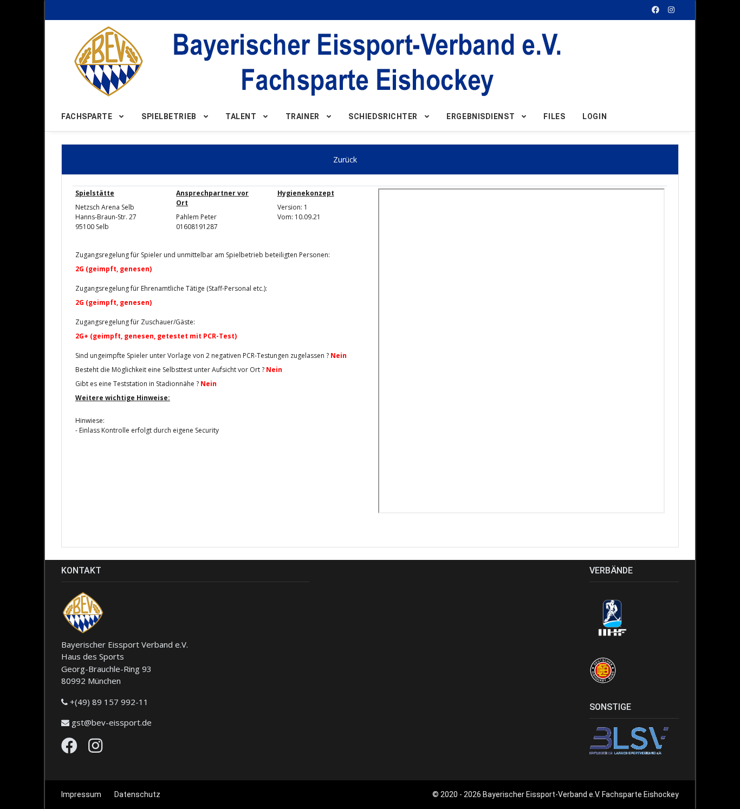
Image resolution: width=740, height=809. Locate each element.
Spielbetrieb (169, 116)
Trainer (302, 116)
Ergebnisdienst (480, 116)
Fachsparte (87, 116)
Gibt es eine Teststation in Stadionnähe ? (137, 383)
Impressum (81, 794)
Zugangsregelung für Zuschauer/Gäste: (135, 322)
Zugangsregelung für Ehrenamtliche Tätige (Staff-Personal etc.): (171, 288)
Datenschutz (137, 794)
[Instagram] (95, 748)
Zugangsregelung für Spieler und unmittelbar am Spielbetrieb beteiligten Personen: (202, 254)
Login (594, 116)
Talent (240, 116)
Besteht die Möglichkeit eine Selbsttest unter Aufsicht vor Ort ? (169, 369)
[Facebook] (69, 748)
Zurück (345, 159)
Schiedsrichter (383, 116)
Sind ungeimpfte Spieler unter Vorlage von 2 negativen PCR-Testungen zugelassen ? (202, 355)
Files (554, 116)
